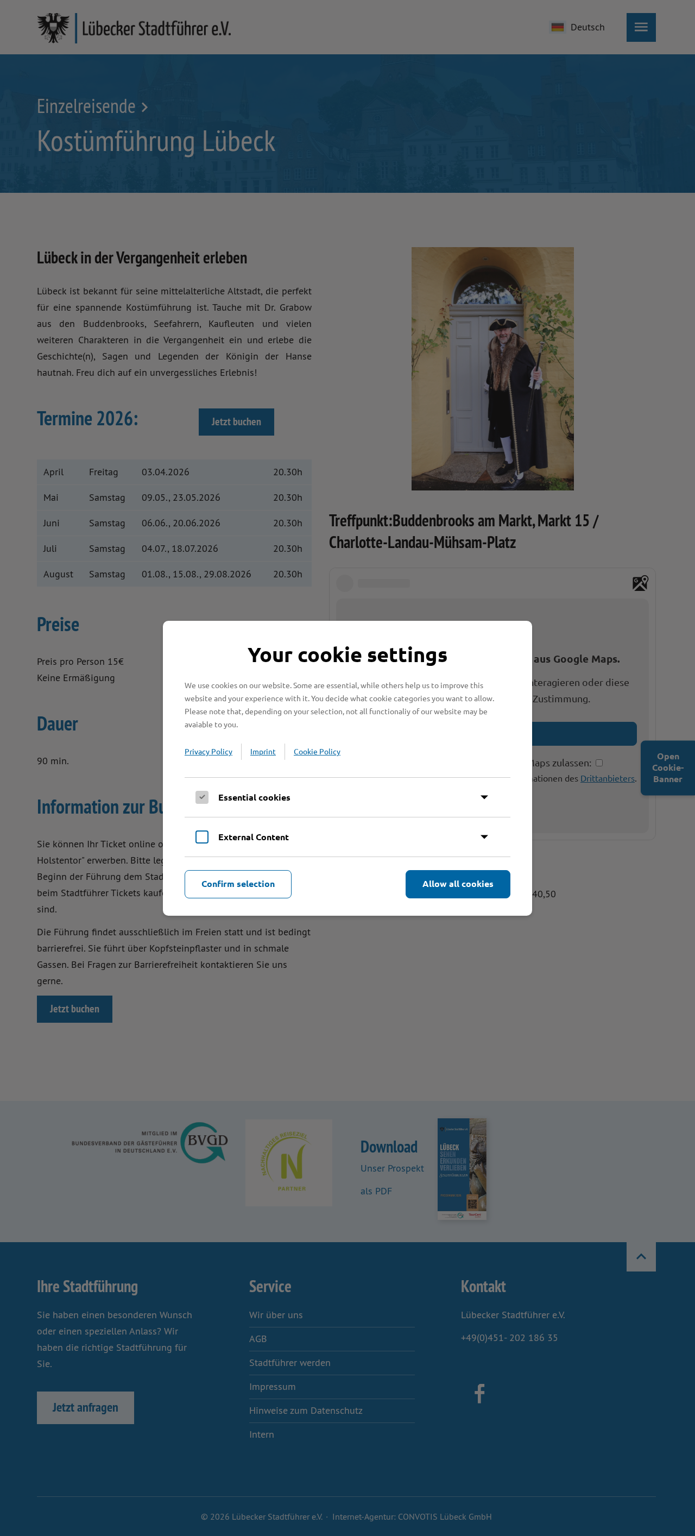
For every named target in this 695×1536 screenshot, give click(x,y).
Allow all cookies (458, 883)
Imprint (263, 751)
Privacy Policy (208, 751)
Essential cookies (254, 797)
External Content (253, 836)
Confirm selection (238, 883)
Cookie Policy (317, 751)
